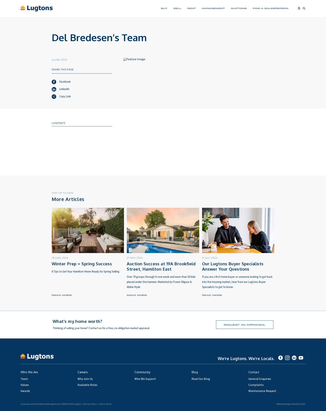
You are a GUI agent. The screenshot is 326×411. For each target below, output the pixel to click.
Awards (25, 391)
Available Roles (87, 384)
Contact (253, 372)
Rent (191, 8)
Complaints (256, 384)
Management (213, 8)
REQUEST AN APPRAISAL (245, 324)
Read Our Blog (200, 378)
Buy (164, 8)
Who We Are (29, 372)
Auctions (239, 8)
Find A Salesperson (270, 8)
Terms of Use (105, 404)
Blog (194, 372)
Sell (177, 8)
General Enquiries (259, 378)
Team (24, 378)
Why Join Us (85, 378)
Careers (83, 372)
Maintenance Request (262, 391)
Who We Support (145, 378)
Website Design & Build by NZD (291, 404)
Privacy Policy (90, 404)
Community (142, 372)
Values (25, 384)
